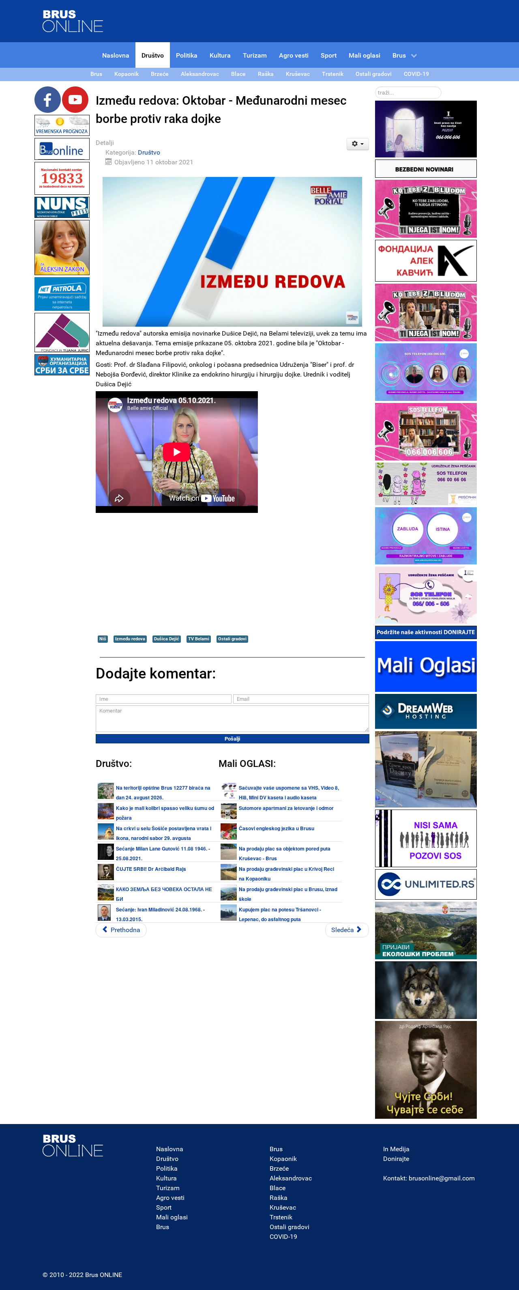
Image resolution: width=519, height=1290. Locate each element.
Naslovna (169, 1149)
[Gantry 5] (73, 1145)
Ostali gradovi (232, 639)
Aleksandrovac (291, 1178)
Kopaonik (283, 1159)
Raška (278, 1198)
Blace (277, 1188)
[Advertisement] (62, 499)
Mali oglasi (172, 1217)
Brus (162, 1227)
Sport (164, 1207)
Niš (102, 639)
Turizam (168, 1188)
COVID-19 (283, 1236)
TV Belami (198, 639)
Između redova (130, 639)
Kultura (166, 1178)
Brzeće (279, 1168)
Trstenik (281, 1217)
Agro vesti (170, 1198)
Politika (167, 1168)
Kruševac (283, 1207)
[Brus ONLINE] (73, 20)
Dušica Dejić (166, 639)
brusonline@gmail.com (442, 1178)
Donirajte (396, 1159)
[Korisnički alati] (358, 144)
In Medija (396, 1149)
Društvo (149, 152)
